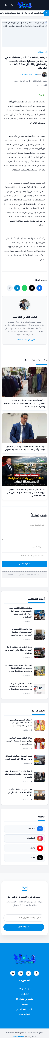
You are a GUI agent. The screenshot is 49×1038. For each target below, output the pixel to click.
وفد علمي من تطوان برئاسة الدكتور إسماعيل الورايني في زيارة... (20, 792)
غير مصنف (42, 52)
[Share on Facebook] (39, 288)
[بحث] (12, 5)
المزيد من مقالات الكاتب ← (24, 340)
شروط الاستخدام (24, 1010)
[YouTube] (12, 973)
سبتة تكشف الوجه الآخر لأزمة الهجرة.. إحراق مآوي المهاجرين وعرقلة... (18, 650)
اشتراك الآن (23, 927)
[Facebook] (36, 973)
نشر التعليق (24, 564)
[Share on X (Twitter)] (32, 288)
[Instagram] (20, 973)
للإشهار (24, 1004)
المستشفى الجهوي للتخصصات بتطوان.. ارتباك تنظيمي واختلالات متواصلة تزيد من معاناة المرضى (26, 493)
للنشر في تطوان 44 (24, 999)
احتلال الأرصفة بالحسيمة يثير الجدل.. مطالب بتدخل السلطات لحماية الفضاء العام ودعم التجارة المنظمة (24, 404)
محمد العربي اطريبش (24, 317)
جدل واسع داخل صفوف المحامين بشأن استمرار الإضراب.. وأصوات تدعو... (21, 632)
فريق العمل (24, 1015)
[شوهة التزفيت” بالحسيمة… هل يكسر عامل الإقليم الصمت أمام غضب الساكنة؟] (39, 777)
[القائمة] (43, 5)
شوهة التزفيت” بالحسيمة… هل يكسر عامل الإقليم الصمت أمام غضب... (18, 774)
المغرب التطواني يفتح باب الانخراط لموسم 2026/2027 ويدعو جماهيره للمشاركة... (20, 686)
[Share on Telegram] (17, 288)
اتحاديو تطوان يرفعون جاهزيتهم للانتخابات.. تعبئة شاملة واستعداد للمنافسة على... (18, 668)
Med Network (18, 1037)
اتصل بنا (25, 994)
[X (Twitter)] (28, 973)
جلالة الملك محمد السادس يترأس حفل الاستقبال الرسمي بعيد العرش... (19, 741)
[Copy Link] (10, 288)
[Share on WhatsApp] (24, 288)
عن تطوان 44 (25, 989)
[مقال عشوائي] (6, 5)
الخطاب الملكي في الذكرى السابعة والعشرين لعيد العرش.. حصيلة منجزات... (20, 723)
